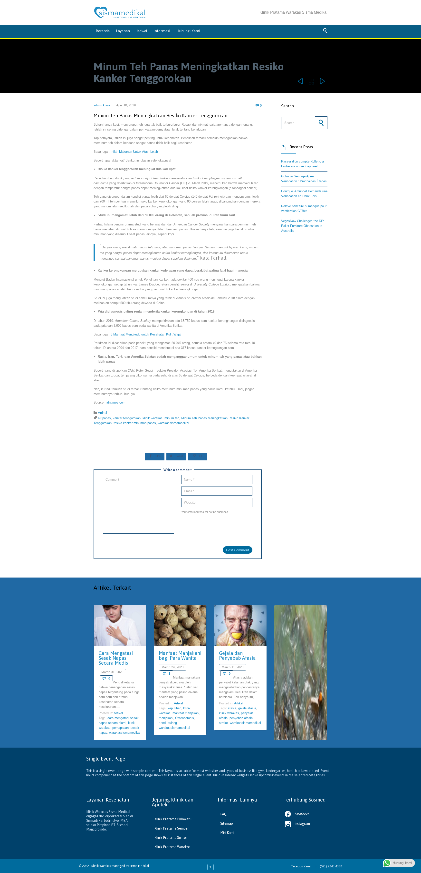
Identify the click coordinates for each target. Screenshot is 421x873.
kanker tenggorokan (127, 418)
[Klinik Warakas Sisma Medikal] (120, 12)
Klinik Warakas (101, 866)
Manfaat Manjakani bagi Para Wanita (180, 655)
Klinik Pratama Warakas (172, 847)
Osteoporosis (184, 718)
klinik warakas (153, 418)
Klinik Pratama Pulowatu (172, 819)
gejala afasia (247, 708)
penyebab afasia (241, 718)
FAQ (223, 814)
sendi (162, 723)
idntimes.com (115, 402)
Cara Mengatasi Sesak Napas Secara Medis (116, 658)
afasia (232, 708)
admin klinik (102, 105)
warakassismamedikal (173, 423)
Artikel (102, 413)
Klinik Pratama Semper (171, 828)
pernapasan (120, 728)
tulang (172, 723)
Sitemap (226, 823)
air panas (104, 418)
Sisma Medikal (139, 866)
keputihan (174, 708)
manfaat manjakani (185, 713)
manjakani (166, 718)
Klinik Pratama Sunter (170, 838)
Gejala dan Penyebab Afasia (237, 655)
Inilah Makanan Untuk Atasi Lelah (134, 151)
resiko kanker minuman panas (135, 423)
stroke (223, 723)
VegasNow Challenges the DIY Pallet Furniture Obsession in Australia (302, 226)
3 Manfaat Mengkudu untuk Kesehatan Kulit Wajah (146, 334)
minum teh (171, 418)
